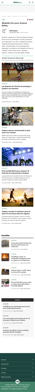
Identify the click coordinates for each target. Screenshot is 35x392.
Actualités (4, 83)
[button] (2, 2)
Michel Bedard (13, 30)
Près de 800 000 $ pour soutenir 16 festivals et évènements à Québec (15, 172)
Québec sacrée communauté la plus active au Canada (16, 131)
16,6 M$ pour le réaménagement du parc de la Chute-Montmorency (16, 307)
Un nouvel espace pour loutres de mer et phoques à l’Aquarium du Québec (16, 319)
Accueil (4, 16)
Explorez (17, 300)
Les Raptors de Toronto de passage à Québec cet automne (16, 87)
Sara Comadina (16, 101)
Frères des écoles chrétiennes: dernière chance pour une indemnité (21, 244)
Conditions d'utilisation (16, 388)
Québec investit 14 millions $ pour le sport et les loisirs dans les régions (16, 212)
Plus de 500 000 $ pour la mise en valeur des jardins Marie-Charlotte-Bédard (21, 284)
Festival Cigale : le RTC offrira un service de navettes (21, 271)
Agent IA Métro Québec (18, 142)
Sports (8, 16)
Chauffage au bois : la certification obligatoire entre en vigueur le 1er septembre (21, 258)
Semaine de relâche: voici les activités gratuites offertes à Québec (15, 331)
